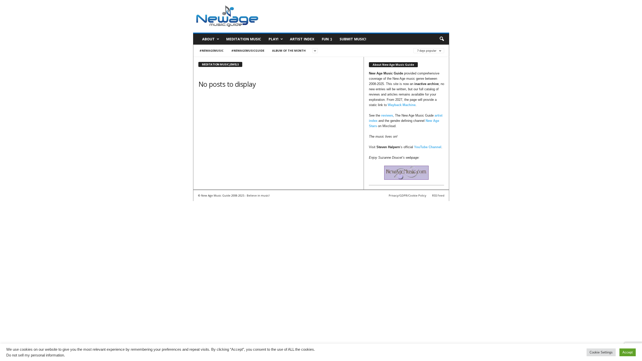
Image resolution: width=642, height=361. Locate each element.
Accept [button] (627, 352)
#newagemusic (211, 50)
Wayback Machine (402, 105)
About (208, 39)
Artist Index (302, 39)
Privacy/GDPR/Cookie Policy (407, 195)
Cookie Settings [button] (601, 352)
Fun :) (327, 39)
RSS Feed (438, 195)
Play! (273, 39)
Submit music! (353, 39)
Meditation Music (243, 39)
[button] (441, 39)
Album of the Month (289, 50)
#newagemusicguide (247, 50)
